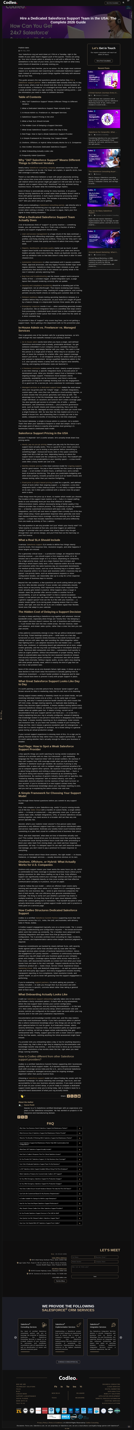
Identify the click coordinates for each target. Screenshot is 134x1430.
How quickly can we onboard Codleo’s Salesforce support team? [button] (40, 1218)
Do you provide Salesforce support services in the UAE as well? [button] (39, 1213)
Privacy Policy (42, 1422)
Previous (15, 1337)
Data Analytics (114, 1391)
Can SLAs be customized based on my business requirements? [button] (39, 1193)
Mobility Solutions (112, 1393)
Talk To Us (20, 1403)
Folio (18, 1389)
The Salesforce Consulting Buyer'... (103, 171)
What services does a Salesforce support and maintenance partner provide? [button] (43, 1133)
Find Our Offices (60, 1281)
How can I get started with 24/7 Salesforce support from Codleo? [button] (40, 1223)
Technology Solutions (25, 1386)
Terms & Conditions (56, 1422)
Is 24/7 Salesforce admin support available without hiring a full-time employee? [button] (44, 1169)
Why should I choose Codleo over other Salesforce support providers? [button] (41, 1208)
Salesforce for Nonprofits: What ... (103, 132)
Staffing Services (112, 1401)
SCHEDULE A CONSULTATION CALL (68, 1362)
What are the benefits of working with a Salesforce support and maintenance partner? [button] (46, 1138)
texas (54, 1397)
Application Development (109, 1396)
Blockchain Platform (111, 1403)
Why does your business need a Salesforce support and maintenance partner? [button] (43, 1128)
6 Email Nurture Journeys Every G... (103, 93)
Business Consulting (111, 1384)
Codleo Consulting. (92, 1422)
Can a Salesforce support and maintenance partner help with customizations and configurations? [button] (44, 1143)
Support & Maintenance (26, 1396)
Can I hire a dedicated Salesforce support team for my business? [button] (40, 1164)
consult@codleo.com (59, 1277)
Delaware (80, 1393)
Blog (18, 1391)
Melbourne (80, 1397)
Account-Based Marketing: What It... (103, 252)
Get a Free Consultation (112, 3)
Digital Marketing (112, 1389)
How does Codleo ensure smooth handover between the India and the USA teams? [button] (45, 1188)
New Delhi (56, 1393)
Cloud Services (113, 1386)
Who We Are (21, 1384)
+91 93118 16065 (61, 1254)
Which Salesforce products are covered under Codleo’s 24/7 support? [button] (41, 1174)
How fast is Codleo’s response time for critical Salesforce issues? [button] (40, 1154)
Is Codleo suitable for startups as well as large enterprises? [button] (38, 1198)
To (67, 1428)
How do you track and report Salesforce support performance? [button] (39, 1203)
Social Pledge (22, 1398)
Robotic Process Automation (108, 1398)
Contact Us (131, 15)
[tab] (50, 1128)
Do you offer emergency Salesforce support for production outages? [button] (41, 1179)
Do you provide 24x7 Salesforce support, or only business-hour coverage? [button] (43, 1159)
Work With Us (21, 1401)
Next (120, 1337)
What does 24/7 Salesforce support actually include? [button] (35, 1149)
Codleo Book (21, 1393)
